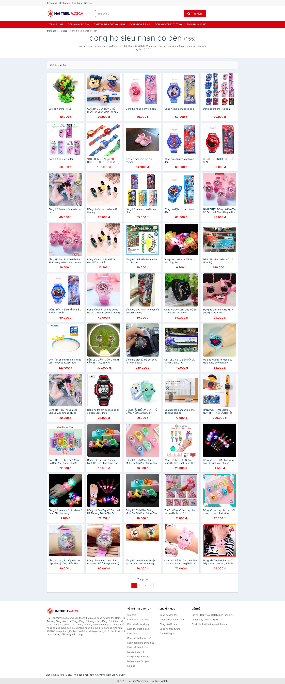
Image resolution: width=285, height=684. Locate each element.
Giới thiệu (77, 3)
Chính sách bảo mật (138, 619)
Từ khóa (63, 31)
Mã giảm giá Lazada (138, 656)
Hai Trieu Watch (159, 681)
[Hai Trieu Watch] (63, 611)
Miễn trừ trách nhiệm (138, 628)
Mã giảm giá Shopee (138, 661)
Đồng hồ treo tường (168, 24)
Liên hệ (88, 3)
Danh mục (64, 3)
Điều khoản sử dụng (138, 624)
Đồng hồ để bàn (140, 24)
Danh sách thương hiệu (139, 638)
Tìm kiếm (196, 13)
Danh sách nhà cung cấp (140, 642)
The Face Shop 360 (83, 674)
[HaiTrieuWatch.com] (65, 13)
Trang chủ (52, 3)
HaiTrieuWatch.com (138, 681)
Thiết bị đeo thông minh (109, 24)
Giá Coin (120, 674)
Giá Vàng (100, 674)
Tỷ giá (67, 674)
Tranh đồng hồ (196, 24)
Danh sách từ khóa (137, 647)
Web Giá (110, 674)
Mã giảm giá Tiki (136, 651)
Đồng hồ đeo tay (78, 24)
